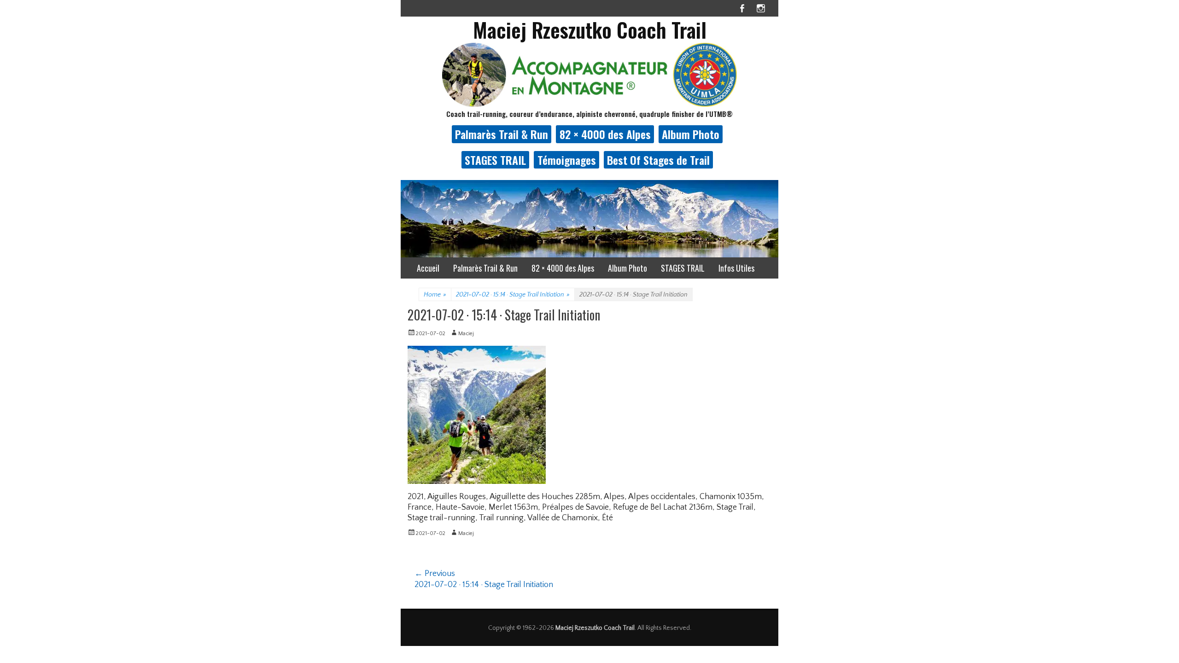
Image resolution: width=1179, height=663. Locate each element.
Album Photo (690, 134)
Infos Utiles (736, 268)
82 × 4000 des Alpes (605, 134)
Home (435, 294)
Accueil (428, 268)
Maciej (466, 334)
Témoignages (566, 159)
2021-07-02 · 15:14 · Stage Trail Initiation (513, 294)
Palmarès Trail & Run (501, 134)
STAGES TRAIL (495, 159)
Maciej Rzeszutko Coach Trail (589, 30)
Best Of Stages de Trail (658, 159)
